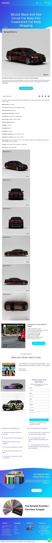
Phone (30, 393)
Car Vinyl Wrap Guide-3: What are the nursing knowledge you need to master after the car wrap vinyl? (38, 446)
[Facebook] (28, 526)
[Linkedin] (33, 529)
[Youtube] (33, 526)
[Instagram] (28, 529)
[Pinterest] (30, 529)
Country (31, 404)
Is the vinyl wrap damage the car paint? (13, 447)
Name (30, 387)
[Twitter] (30, 526)
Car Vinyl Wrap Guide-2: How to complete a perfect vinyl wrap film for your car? (38, 439)
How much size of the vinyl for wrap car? (13, 438)
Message (31, 410)
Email (30, 399)
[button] (37, 3)
